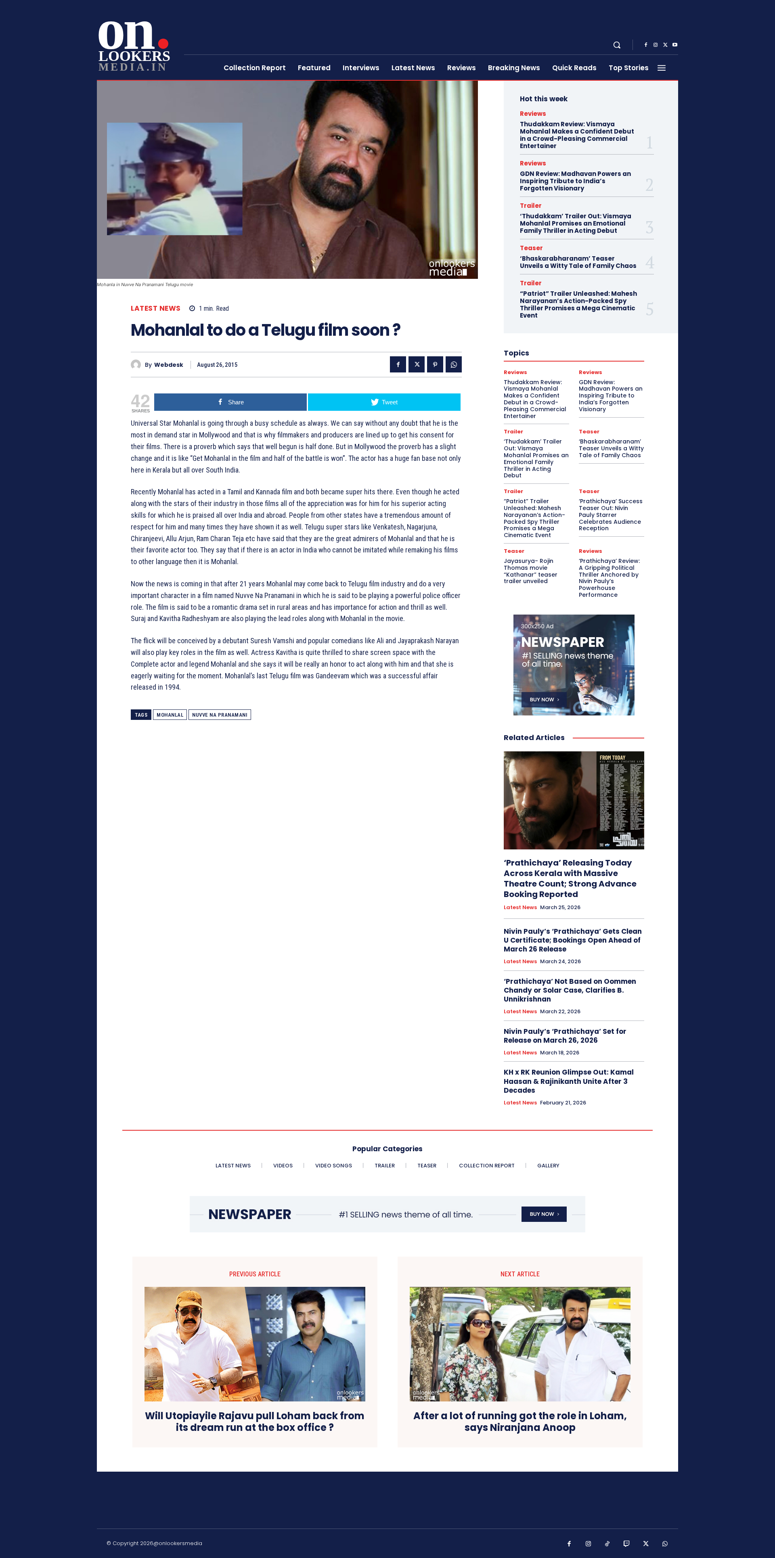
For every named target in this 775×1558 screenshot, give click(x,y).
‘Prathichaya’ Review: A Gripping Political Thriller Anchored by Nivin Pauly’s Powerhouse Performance (609, 578)
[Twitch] (627, 1544)
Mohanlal (170, 715)
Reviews (533, 114)
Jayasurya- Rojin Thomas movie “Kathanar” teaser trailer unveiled (530, 571)
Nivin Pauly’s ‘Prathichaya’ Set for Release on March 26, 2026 (565, 1036)
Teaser (531, 248)
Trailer (531, 206)
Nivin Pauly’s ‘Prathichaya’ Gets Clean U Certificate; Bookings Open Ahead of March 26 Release (573, 940)
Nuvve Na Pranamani (219, 715)
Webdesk (168, 365)
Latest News (156, 308)
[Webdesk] (138, 365)
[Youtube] (675, 45)
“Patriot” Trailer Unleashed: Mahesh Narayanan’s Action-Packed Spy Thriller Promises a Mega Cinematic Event (578, 304)
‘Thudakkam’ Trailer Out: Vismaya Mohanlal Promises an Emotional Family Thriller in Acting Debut (575, 223)
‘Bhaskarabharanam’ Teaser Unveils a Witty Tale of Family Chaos (578, 262)
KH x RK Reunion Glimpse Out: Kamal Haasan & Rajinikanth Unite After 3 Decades (569, 1081)
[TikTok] (607, 1544)
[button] (616, 44)
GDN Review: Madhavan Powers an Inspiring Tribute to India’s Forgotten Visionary (575, 180)
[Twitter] (665, 45)
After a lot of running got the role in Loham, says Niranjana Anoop (520, 1422)
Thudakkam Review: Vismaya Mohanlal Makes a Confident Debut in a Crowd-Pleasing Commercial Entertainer (577, 135)
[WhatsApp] (454, 364)
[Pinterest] (435, 364)
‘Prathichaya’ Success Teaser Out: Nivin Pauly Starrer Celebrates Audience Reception (611, 514)
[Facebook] (646, 45)
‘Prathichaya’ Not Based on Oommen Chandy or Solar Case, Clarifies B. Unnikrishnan (570, 990)
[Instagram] (655, 45)
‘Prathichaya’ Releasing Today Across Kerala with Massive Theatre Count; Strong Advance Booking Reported (570, 878)
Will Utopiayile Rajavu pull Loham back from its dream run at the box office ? (254, 1422)
